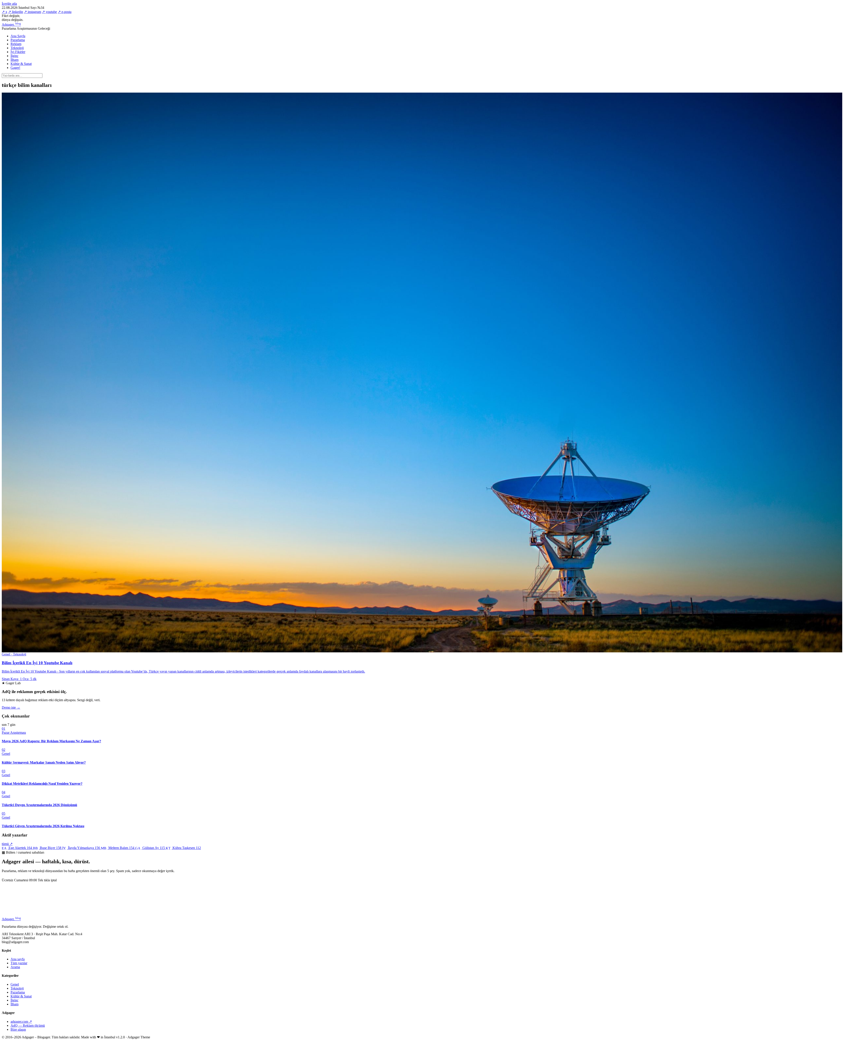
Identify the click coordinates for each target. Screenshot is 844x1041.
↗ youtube (49, 12)
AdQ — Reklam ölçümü (28, 1025)
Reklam (16, 44)
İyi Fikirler (18, 52)
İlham (14, 60)
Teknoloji (17, 48)
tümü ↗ (7, 844)
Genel (15, 984)
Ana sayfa (18, 959)
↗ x (4, 12)
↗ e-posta (64, 12)
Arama (15, 967)
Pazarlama (18, 40)
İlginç (14, 56)
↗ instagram (32, 12)
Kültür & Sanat (21, 64)
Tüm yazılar (19, 963)
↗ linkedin (15, 12)
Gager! (15, 68)
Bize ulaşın (18, 1029)
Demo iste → (11, 707)
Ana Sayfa (18, 36)
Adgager (11, 24)
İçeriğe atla (9, 3)
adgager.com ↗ (21, 1021)
